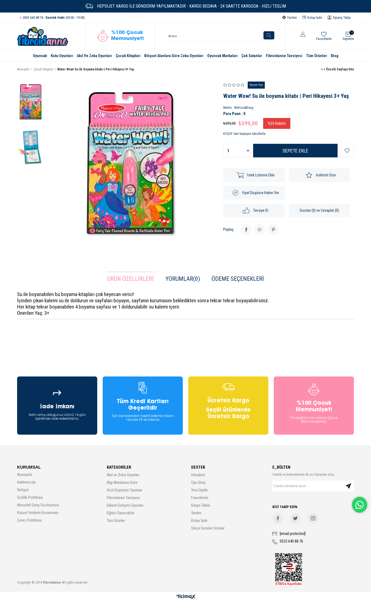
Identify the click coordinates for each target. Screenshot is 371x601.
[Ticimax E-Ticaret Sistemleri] (185, 597)
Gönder (348, 486)
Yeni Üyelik (199, 490)
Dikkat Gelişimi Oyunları (125, 505)
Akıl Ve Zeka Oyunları (94, 56)
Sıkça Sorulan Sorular (208, 528)
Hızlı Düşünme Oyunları (124, 490)
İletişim (23, 489)
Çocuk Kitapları (128, 56)
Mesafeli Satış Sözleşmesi (38, 505)
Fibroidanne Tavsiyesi (284, 56)
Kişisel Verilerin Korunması (37, 512)
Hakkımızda (26, 482)
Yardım (196, 512)
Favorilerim (199, 497)
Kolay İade (199, 520)
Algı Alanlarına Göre (122, 482)
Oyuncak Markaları (222, 56)
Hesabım (198, 474)
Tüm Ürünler (316, 56)
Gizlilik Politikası (30, 497)
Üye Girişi (198, 482)
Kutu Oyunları (62, 56)
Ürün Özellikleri (130, 278)
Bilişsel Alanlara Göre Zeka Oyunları (173, 56)
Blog (334, 56)
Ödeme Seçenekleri (238, 278)
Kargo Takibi (200, 505)
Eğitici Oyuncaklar (120, 512)
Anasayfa (24, 474)
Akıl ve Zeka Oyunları (123, 474)
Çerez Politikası (29, 520)
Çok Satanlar (251, 56)
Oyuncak (40, 56)
